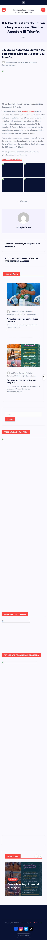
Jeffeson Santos (17, 312)
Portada (24, 201)
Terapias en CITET (18, 887)
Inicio (23, 37)
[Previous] (36, 856)
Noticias (21, 62)
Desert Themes (36, 923)
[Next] (40, 856)
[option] (23, 879)
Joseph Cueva (11, 62)
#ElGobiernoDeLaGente (12, 159)
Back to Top (24, 935)
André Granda (28, 112)
